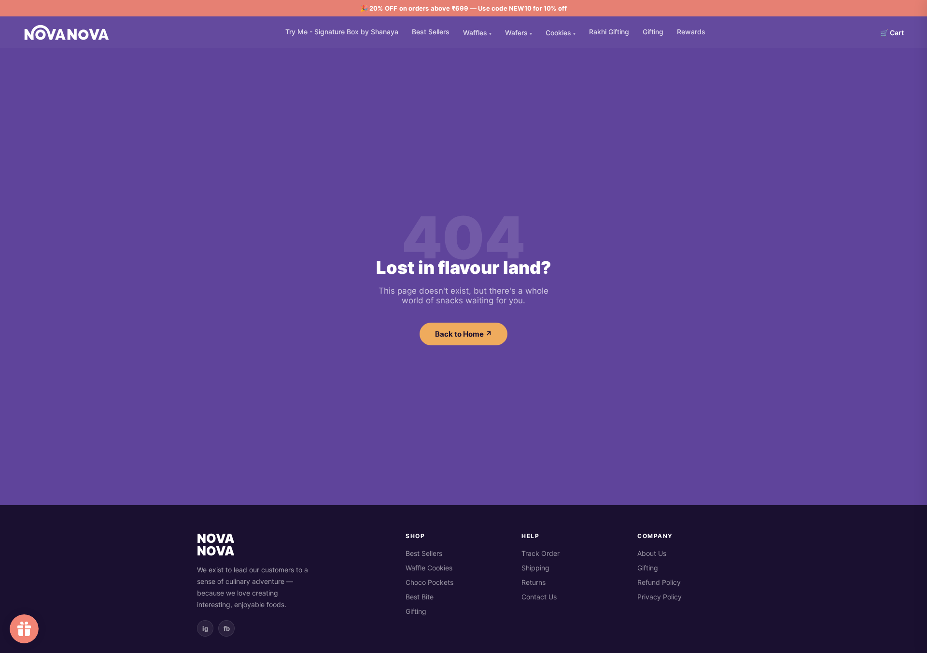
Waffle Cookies (429, 568)
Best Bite (420, 597)
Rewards (691, 32)
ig (205, 628)
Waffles (477, 32)
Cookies (561, 32)
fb (227, 628)
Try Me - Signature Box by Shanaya (341, 32)
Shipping (535, 568)
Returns (533, 582)
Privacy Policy (659, 597)
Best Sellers (430, 32)
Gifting (653, 32)
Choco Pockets (429, 582)
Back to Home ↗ (463, 334)
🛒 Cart (892, 32)
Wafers (518, 32)
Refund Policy (659, 582)
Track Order (540, 553)
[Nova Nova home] (66, 32)
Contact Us (539, 597)
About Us (651, 553)
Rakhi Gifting (609, 32)
